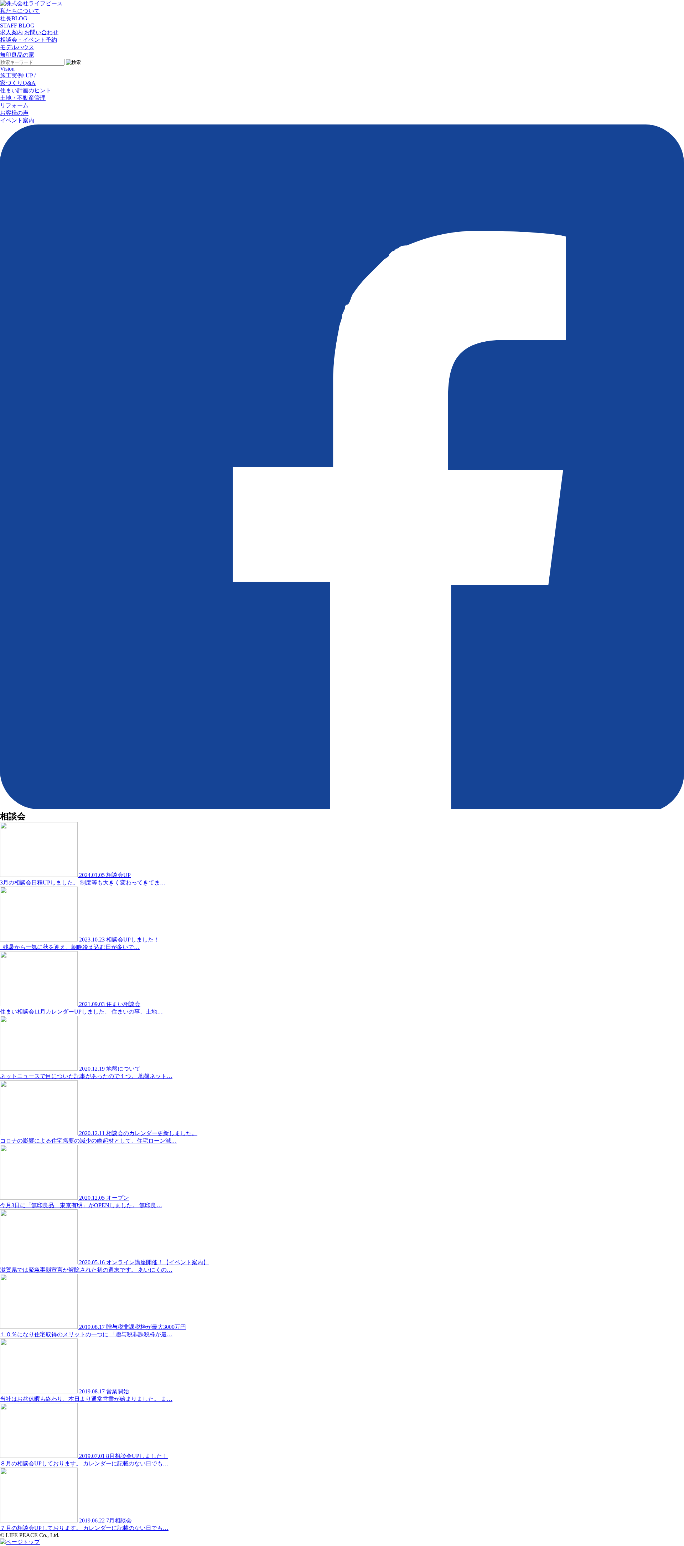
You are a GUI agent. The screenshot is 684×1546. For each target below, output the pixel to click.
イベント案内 (17, 120)
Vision (7, 69)
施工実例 (18, 75)
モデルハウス (17, 47)
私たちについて (20, 11)
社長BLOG (13, 18)
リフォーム (14, 105)
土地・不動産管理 (23, 98)
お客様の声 (14, 113)
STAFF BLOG (17, 25)
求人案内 (11, 32)
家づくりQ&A (18, 83)
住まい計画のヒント (25, 90)
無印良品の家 (17, 55)
